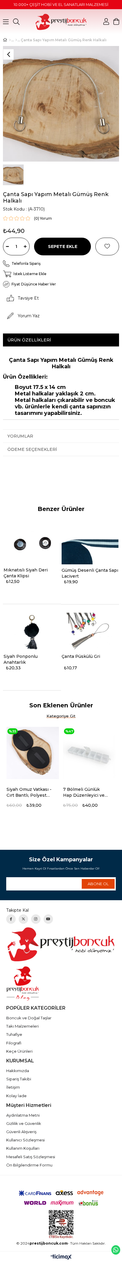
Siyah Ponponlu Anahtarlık (21, 659)
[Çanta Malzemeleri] (16, 40)
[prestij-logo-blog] (61, 983)
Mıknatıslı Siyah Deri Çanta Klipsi (26, 573)
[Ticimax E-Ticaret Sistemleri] (61, 1257)
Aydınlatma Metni (23, 1115)
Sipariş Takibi (18, 1079)
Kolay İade (16, 1095)
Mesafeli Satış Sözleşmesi (30, 1156)
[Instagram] (36, 919)
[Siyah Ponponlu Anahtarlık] (32, 631)
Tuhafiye (14, 1034)
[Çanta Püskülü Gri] (90, 631)
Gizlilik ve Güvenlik (23, 1123)
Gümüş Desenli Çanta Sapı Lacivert (90, 573)
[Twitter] (23, 919)
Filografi (13, 1043)
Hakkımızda (17, 1070)
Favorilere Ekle (57, 790)
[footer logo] (61, 944)
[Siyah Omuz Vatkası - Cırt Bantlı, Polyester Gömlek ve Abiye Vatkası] (33, 753)
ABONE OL (98, 883)
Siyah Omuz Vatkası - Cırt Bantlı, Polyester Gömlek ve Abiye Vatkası (29, 792)
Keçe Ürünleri (19, 1051)
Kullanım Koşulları (22, 1148)
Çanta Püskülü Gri (81, 656)
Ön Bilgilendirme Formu (29, 1165)
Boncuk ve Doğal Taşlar (29, 1017)
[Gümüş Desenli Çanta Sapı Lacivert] (90, 545)
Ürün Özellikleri (29, 340)
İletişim (13, 1087)
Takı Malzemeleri (22, 1026)
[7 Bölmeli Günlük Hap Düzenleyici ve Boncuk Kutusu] (89, 753)
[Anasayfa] (10, 40)
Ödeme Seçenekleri (32, 449)
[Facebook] (11, 919)
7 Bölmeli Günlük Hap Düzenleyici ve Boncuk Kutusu (84, 792)
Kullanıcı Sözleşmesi (25, 1140)
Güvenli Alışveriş (21, 1131)
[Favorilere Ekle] (107, 246)
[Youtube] (48, 919)
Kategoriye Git (61, 716)
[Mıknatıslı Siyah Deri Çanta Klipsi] (32, 545)
